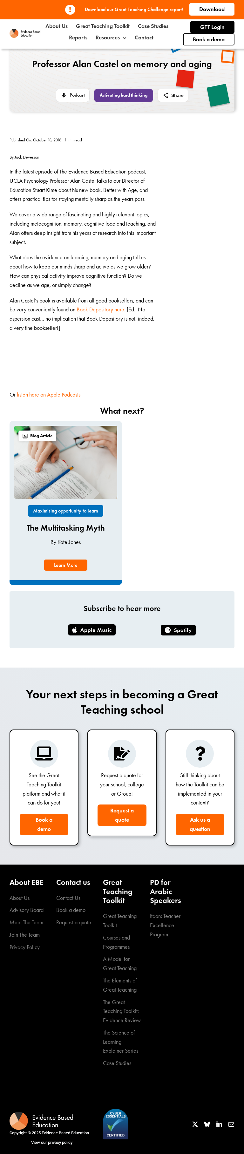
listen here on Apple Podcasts (48, 394)
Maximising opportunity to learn (65, 511)
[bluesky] (207, 1124)
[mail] (231, 1124)
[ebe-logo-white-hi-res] (41, 1114)
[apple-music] (92, 627)
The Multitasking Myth (66, 528)
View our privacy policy (51, 1142)
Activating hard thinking (123, 95)
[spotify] (178, 627)
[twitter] (195, 1124)
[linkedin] (219, 1124)
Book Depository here (100, 309)
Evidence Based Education (65, 1132)
